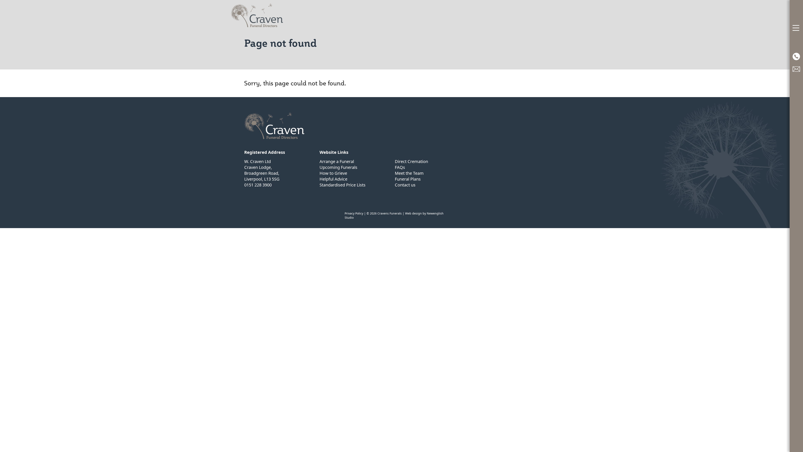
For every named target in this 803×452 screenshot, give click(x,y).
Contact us (405, 185)
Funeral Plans (408, 179)
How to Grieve (333, 173)
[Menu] (796, 28)
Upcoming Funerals (338, 167)
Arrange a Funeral (337, 161)
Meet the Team (409, 173)
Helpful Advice (333, 179)
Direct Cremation (411, 161)
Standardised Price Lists (343, 185)
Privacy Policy (354, 213)
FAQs (400, 167)
